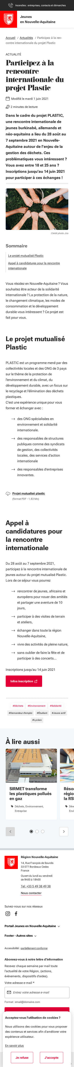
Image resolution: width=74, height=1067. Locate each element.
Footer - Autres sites (19, 935)
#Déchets (18, 706)
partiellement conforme (34, 948)
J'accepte (54, 1059)
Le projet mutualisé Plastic (25, 255)
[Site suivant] (63, 831)
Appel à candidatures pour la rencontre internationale (34, 265)
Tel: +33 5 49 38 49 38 (36, 886)
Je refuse (24, 1059)
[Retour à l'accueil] (11, 862)
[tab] (31, 831)
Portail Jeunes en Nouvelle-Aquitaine (30, 926)
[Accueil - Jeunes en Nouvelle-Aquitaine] (8, 19)
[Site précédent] (10, 831)
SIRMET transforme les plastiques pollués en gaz (30, 793)
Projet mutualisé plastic (28, 493)
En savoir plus (14, 1045)
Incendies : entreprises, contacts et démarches (40, 5)
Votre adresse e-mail (19, 983)
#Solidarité (55, 706)
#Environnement (36, 706)
